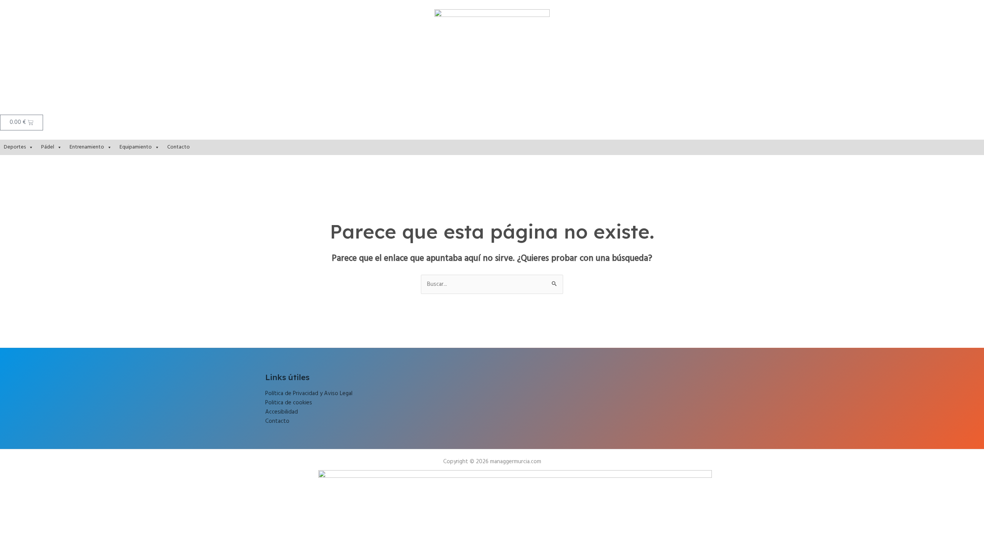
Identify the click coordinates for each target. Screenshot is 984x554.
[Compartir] (41, 524)
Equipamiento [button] (136, 147)
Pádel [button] (47, 147)
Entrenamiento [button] (87, 147)
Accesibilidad (281, 412)
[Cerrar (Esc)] (58, 524)
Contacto (178, 147)
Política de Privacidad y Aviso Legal (308, 393)
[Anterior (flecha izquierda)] (7, 534)
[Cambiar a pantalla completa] (24, 524)
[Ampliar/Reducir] (7, 524)
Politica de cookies (288, 402)
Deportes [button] (15, 147)
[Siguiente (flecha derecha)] (24, 534)
